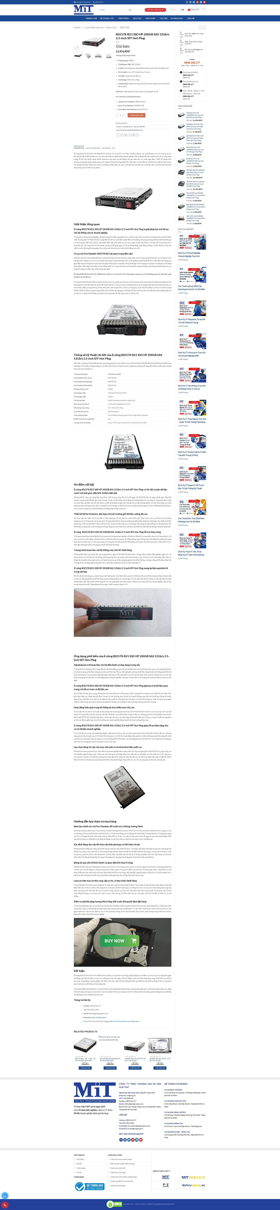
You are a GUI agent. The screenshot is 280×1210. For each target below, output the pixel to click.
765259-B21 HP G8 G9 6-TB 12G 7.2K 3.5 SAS (135, 1060)
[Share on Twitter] (122, 135)
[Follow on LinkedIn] (201, 2)
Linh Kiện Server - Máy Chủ (100, 27)
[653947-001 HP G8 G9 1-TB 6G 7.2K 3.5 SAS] (160, 1045)
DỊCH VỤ (137, 18)
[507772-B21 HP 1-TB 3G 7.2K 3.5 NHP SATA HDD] (85, 1045)
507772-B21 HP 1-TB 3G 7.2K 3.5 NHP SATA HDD (85, 1060)
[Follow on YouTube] (204, 2)
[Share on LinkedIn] (133, 135)
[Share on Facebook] (118, 135)
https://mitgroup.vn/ (99, 1017)
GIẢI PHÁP (150, 18)
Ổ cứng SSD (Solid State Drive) (134, 130)
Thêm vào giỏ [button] (85, 1068)
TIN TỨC (164, 18)
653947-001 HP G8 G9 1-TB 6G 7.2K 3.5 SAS (160, 1060)
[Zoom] (77, 48)
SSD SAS (124, 27)
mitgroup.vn (131, 1095)
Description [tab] (79, 148)
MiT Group (184, 260)
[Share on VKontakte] (129, 135)
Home (77, 27)
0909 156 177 (188, 75)
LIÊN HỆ (190, 18)
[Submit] (130, 10)
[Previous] (77, 41)
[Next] (109, 41)
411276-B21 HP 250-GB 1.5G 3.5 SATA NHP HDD (110, 1060)
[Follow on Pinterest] (197, 2)
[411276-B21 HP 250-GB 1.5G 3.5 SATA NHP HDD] (110, 1045)
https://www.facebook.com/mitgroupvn (124, 1021)
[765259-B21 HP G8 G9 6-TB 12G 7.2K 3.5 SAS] (135, 1045)
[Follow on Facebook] (187, 2)
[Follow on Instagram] (190, 2)
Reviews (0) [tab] (106, 148)
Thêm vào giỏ (136, 115)
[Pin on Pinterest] (126, 135)
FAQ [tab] (113, 148)
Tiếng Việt (195, 10)
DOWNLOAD (177, 18)
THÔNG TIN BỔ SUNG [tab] (93, 148)
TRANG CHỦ (91, 18)
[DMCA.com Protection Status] (114, 1204)
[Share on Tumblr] (137, 135)
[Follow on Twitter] (194, 2)
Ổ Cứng (121, 130)
